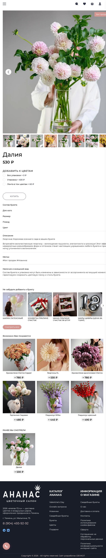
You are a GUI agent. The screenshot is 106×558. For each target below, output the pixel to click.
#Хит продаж (9, 260)
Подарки (54, 529)
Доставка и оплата (89, 511)
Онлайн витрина (58, 507)
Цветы (52, 525)
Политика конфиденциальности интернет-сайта (91, 545)
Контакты (85, 516)
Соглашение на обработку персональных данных (91, 536)
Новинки (54, 511)
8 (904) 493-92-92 (15, 523)
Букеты (53, 520)
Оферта (84, 530)
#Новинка (22, 260)
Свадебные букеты (59, 516)
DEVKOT (80, 555)
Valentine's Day (56, 502)
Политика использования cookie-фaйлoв (88, 522)
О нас (83, 507)
